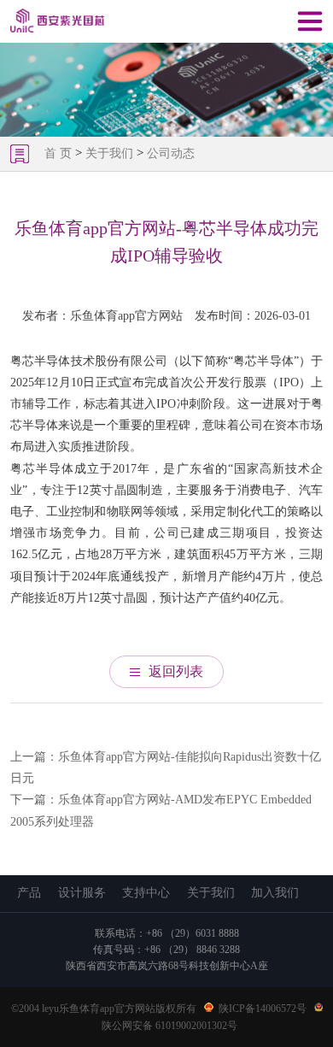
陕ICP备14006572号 (263, 1009)
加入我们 (275, 892)
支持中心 (146, 892)
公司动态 (171, 153)
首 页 (59, 153)
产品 (29, 892)
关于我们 (109, 153)
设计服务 (82, 892)
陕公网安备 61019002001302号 (169, 1026)
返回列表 (176, 671)
